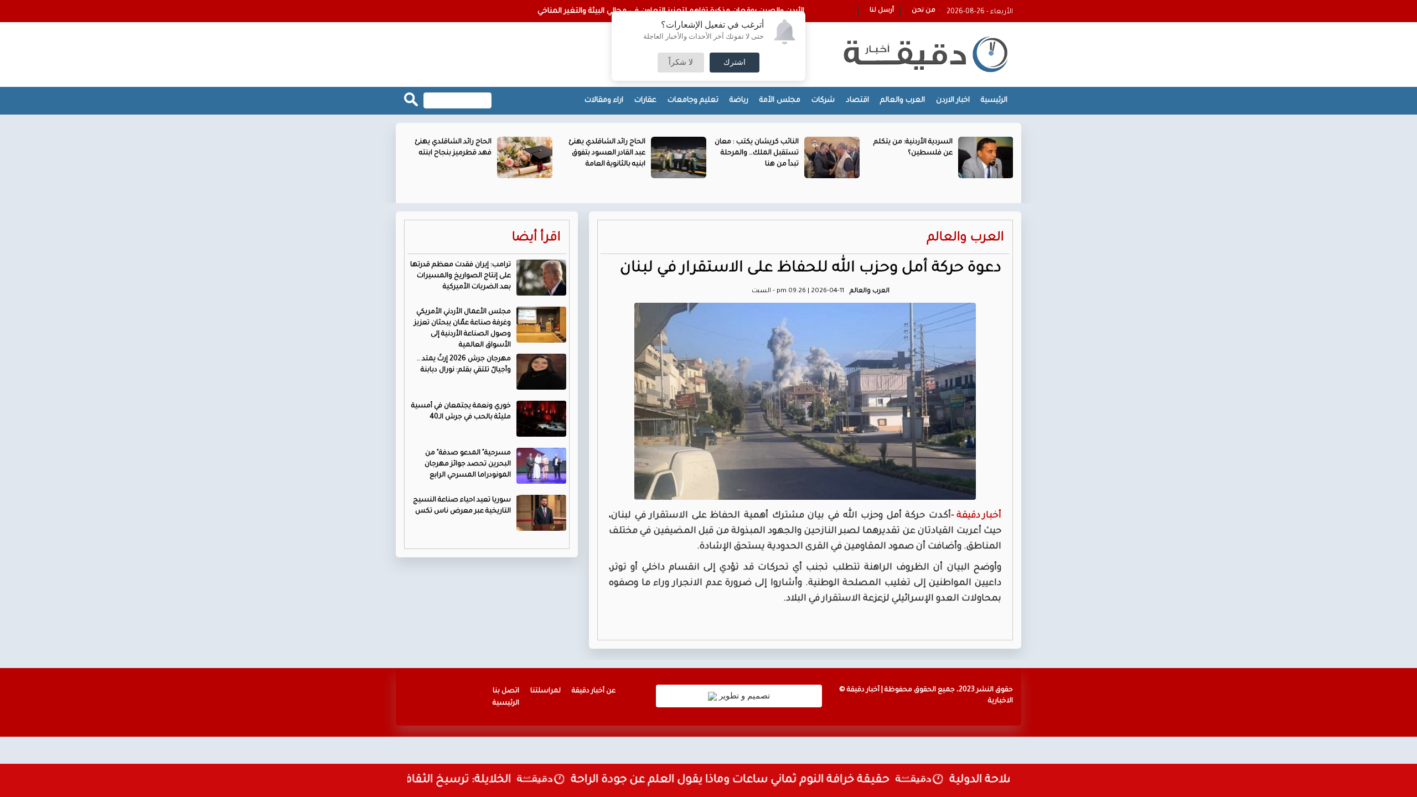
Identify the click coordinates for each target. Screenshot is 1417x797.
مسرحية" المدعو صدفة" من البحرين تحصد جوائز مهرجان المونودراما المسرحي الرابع (468, 464)
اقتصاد (857, 100)
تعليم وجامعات (693, 100)
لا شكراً (681, 62)
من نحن (923, 10)
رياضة (739, 100)
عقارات (645, 100)
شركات (823, 100)
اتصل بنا (506, 691)
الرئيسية (994, 100)
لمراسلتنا (545, 691)
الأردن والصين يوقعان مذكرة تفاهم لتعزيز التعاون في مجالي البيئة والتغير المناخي (670, 11)
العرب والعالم (902, 100)
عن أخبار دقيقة (594, 691)
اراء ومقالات (604, 100)
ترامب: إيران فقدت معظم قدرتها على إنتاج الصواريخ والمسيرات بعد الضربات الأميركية (460, 276)
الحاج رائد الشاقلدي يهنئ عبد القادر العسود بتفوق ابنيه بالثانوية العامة (606, 153)
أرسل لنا (882, 10)
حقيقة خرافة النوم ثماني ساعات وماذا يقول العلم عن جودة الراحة (747, 780)
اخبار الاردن (953, 100)
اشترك (734, 62)
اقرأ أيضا (536, 238)
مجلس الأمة (779, 100)
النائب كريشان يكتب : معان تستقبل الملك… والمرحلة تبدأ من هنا (757, 153)
